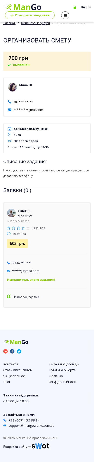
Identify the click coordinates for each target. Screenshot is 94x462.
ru (89, 7)
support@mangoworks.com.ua (31, 425)
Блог (6, 381)
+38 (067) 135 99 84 (24, 420)
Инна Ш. (26, 85)
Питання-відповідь (64, 364)
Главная (9, 23)
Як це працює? (14, 376)
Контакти (10, 364)
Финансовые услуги (35, 23)
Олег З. (24, 211)
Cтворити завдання (29, 15)
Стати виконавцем (17, 370)
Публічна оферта (62, 370)
